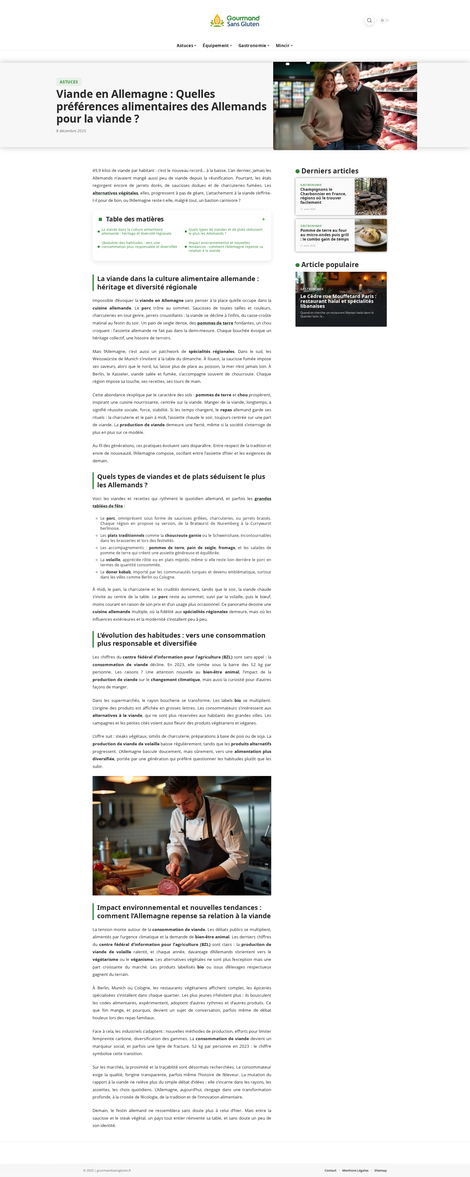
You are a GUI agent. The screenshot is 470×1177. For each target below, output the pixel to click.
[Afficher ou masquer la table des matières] (214, 219)
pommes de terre (215, 323)
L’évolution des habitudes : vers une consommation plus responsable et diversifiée (139, 244)
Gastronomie (311, 185)
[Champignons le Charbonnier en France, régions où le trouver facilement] (371, 196)
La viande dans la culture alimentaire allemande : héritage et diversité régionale (136, 231)
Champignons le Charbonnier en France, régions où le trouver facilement (323, 196)
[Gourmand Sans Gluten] (235, 20)
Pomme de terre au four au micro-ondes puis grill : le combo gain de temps (324, 235)
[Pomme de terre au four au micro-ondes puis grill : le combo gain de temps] (371, 235)
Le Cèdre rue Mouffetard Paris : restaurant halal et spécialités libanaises (338, 301)
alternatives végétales (115, 193)
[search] (369, 20)
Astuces (69, 82)
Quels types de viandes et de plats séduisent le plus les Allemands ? (225, 231)
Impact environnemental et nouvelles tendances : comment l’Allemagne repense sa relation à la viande (226, 246)
